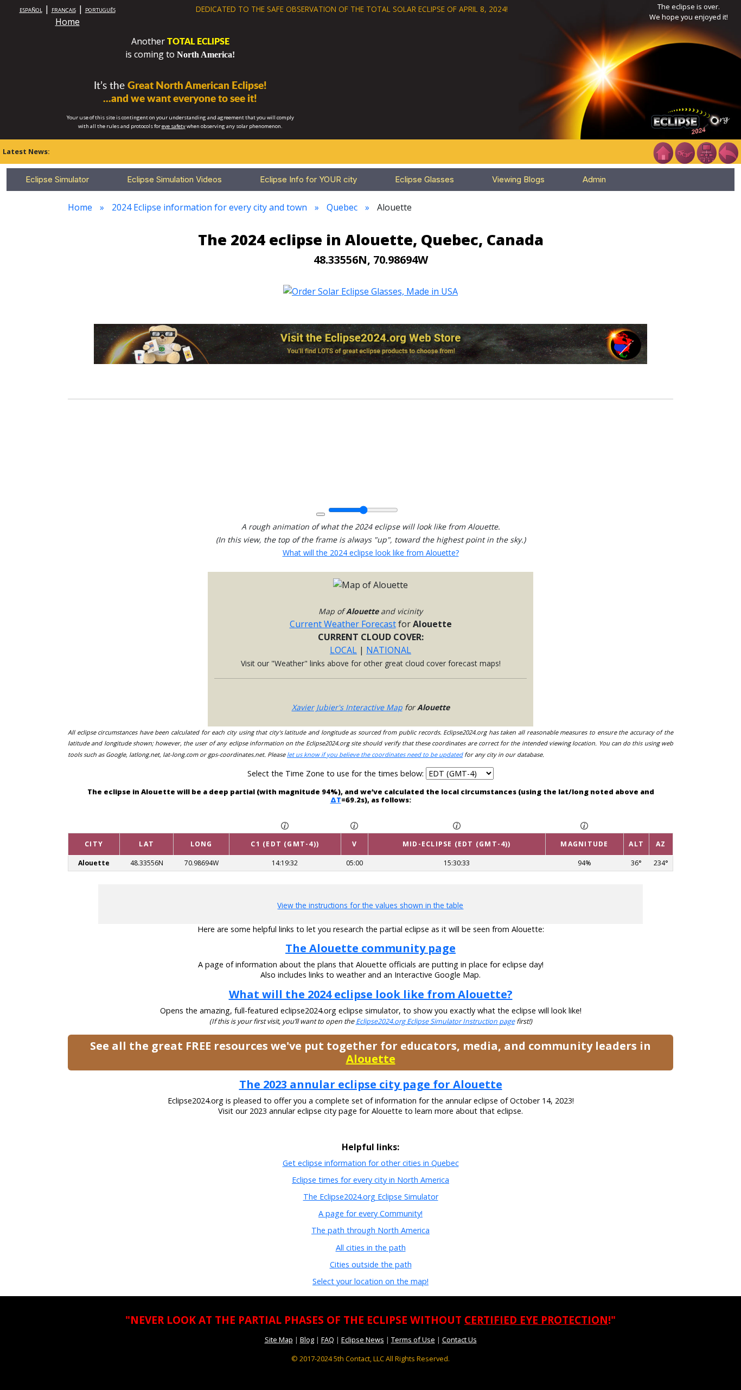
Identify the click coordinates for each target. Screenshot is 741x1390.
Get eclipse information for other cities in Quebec (371, 1163)
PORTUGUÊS (100, 10)
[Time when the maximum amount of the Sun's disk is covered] (457, 825)
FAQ (327, 1339)
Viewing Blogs (518, 179)
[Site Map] (706, 152)
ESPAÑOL (31, 10)
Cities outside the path (371, 1264)
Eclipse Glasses (424, 179)
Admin (594, 179)
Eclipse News (362, 1339)
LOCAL (343, 650)
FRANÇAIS (64, 10)
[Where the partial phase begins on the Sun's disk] (354, 825)
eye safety (174, 126)
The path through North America (370, 1230)
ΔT (335, 800)
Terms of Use (413, 1339)
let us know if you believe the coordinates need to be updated (375, 754)
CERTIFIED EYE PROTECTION (536, 1319)
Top (717, 1365)
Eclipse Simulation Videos (174, 179)
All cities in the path (371, 1247)
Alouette (370, 1058)
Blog (307, 1339)
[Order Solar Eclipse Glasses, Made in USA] (370, 290)
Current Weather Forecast (343, 624)
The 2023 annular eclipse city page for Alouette (370, 1084)
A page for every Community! (370, 1213)
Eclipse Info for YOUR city (308, 179)
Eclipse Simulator (57, 179)
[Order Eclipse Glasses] (684, 152)
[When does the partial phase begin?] (285, 825)
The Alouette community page (370, 948)
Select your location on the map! (370, 1281)
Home (67, 22)
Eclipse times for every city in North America (370, 1180)
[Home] (663, 152)
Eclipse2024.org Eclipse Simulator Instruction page (435, 1021)
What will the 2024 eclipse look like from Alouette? (371, 552)
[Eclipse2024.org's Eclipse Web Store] (370, 343)
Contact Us (459, 1339)
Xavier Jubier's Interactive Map (347, 707)
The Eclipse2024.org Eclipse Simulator (370, 1196)
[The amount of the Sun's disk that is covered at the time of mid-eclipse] (584, 825)
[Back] (728, 152)
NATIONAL (388, 650)
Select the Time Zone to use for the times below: (336, 773)
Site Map (279, 1339)
